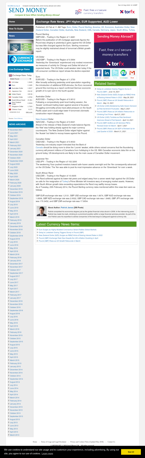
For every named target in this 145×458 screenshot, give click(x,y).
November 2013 (16, 410)
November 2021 (16, 130)
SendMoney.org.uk (14, 6)
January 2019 (15, 223)
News (12, 35)
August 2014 (15, 382)
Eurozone (109, 27)
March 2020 (14, 179)
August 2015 (15, 344)
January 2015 (15, 366)
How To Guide (16, 28)
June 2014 (14, 388)
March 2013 (14, 435)
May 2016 (14, 323)
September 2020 (16, 161)
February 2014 (15, 400)
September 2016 (16, 310)
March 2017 (14, 291)
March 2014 (14, 397)
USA (89, 29)
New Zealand (80, 29)
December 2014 (16, 369)
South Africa (122, 29)
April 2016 (14, 326)
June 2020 (14, 170)
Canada (96, 29)
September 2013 (16, 416)
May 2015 (14, 354)
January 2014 (15, 404)
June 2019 (14, 207)
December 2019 (16, 189)
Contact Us (111, 442)
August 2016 (15, 313)
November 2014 (16, 372)
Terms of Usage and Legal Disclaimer (53, 442)
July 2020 (14, 167)
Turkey (132, 29)
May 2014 (14, 391)
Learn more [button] (47, 453)
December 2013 (16, 407)
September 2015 (16, 341)
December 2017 (16, 263)
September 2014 (16, 379)
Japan (113, 29)
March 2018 (14, 254)
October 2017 (15, 270)
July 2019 (14, 204)
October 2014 (15, 375)
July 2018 (14, 242)
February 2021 (15, 145)
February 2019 (15, 220)
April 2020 (14, 176)
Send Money (18, 118)
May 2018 (14, 248)
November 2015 (16, 335)
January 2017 (15, 298)
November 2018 (16, 229)
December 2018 (16, 226)
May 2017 (14, 285)
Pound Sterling (85, 27)
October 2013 (15, 413)
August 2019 (15, 201)
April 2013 (14, 432)
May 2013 (14, 428)
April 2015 (14, 357)
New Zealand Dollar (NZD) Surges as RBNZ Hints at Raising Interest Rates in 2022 (71, 235)
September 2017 (16, 273)
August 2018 (15, 238)
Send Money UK (73, 446)
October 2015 (15, 338)
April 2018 (14, 251)
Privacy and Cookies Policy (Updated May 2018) (87, 442)
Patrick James (67, 207)
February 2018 (15, 257)
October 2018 (15, 232)
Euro (69, 27)
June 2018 (14, 245)
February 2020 (15, 182)
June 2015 (14, 351)
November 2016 (16, 304)
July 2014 (14, 385)
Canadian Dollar (57, 29)
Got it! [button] (131, 452)
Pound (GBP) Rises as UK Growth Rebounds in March (59, 241)
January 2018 (15, 260)
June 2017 (14, 282)
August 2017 (15, 276)
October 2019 (15, 195)
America (96, 27)
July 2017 (14, 279)
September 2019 (16, 198)
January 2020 (15, 186)
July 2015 (14, 347)
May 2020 (14, 173)
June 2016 (14, 319)
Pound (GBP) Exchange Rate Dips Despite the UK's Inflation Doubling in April (68, 238)
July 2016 (14, 316)
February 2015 (15, 363)
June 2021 (14, 133)
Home (12, 21)
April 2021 (14, 139)
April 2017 (14, 288)
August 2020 (15, 164)
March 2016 (14, 329)
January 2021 (15, 148)
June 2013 (14, 425)
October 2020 (15, 158)
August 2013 (15, 419)
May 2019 (14, 210)
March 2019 (14, 217)
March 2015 (14, 360)
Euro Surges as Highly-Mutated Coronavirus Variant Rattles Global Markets (67, 229)
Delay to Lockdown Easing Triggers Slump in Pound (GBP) (61, 232)
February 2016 (15, 332)
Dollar (74, 27)
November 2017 (16, 267)
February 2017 (15, 295)
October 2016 (15, 307)
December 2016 (16, 301)
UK (102, 27)
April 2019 (14, 214)
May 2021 (14, 136)
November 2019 (16, 192)
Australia (69, 29)
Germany (105, 29)
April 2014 (14, 394)
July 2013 (14, 422)
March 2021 (14, 142)
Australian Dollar (122, 27)
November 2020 (16, 154)
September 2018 (16, 235)
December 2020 (16, 151)
